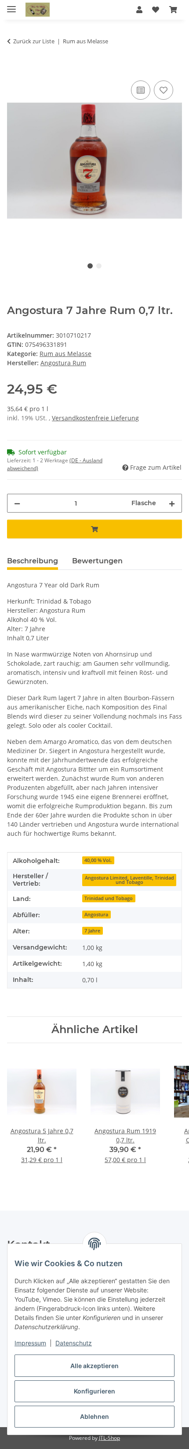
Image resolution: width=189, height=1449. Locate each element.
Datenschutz (73, 1343)
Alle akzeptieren (94, 1365)
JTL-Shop (109, 1438)
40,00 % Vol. (98, 860)
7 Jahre (92, 931)
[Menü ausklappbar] (11, 5)
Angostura (96, 914)
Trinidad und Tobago (108, 898)
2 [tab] (99, 266)
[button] (139, 9)
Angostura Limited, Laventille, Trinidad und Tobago (129, 880)
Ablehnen (94, 1416)
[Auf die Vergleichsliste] (140, 90)
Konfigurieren (94, 1391)
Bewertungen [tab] (97, 561)
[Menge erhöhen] (172, 503)
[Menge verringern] (17, 503)
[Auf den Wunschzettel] (163, 90)
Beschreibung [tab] (32, 561)
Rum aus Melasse (65, 353)
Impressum (30, 1343)
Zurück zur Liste (34, 41)
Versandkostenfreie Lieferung (95, 418)
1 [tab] (90, 266)
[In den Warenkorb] (14, 68)
